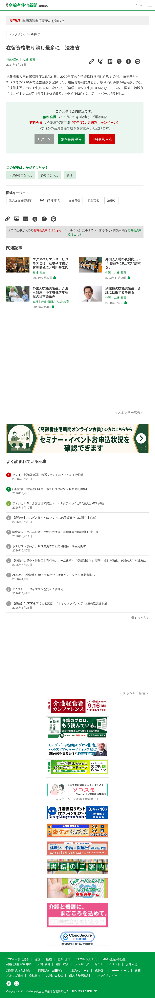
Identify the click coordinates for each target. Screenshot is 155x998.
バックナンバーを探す (24, 34)
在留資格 (74, 200)
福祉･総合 (39, 272)
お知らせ (131, 964)
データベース (120, 970)
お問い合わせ (54, 975)
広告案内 (100, 970)
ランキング (82, 964)
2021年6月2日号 (50, 200)
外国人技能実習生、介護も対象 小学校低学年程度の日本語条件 (50, 292)
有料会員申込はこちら (48, 230)
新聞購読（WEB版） (51, 970)
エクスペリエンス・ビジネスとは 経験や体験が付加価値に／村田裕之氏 (50, 263)
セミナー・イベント (107, 964)
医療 (49, 959)
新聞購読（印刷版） (19, 970)
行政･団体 (12, 59)
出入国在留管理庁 (20, 200)
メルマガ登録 (14, 975)
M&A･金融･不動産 (114, 959)
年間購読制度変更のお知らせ (43, 20)
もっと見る (142, 618)
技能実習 (93, 200)
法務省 (111, 200)
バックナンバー (107, 975)
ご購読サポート (79, 970)
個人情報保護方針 (80, 975)
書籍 (138, 970)
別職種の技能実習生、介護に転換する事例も (123, 290)
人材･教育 (28, 59)
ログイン (140, 5)
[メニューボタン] (150, 5)
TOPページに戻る (17, 959)
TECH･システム (86, 959)
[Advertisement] (74, 364)
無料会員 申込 (71, 139)
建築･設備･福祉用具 (19, 964)
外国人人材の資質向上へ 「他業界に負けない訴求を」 (123, 263)
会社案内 (34, 975)
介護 (108, 272)
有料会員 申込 (102, 139)
